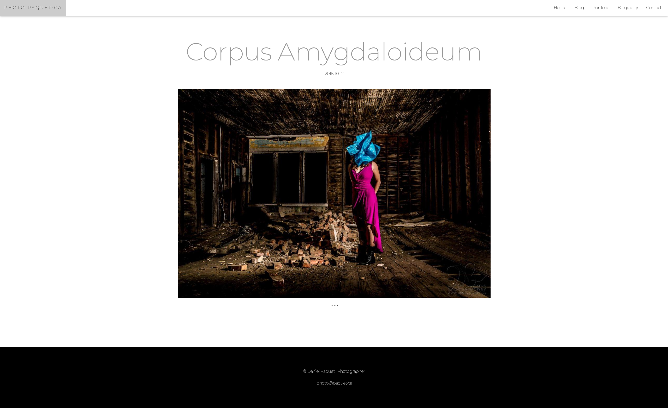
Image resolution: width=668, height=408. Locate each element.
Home (560, 7)
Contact (653, 7)
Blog (579, 7)
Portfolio (600, 7)
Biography (628, 7)
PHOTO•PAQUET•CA (33, 7)
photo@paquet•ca (334, 383)
